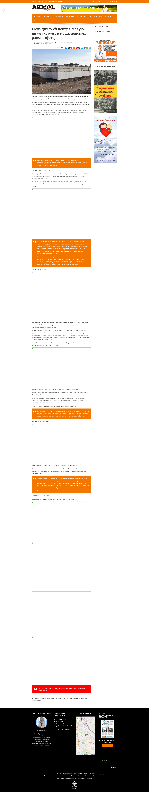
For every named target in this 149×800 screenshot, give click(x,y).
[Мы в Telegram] (112, 1)
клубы (53, 698)
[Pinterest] (77, 48)
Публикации (47, 16)
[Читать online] (107, 729)
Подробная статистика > (113, 767)
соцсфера (86, 698)
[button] (85, 734)
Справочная (81, 16)
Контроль (58, 698)
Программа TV (58, 16)
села (81, 698)
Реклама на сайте (53, 1)
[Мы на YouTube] (116, 1)
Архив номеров (107, 746)
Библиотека (44, 698)
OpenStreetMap (91, 754)
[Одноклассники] (74, 48)
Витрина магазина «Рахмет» (103, 16)
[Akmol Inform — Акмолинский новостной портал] (43, 8)
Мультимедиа (69, 16)
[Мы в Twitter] (106, 1)
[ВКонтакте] (66, 48)
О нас (46, 1)
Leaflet (85, 754)
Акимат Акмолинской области (45, 43)
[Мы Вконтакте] (110, 1)
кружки (64, 698)
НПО (89, 16)
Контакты (60, 1)
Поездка (77, 698)
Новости (37, 16)
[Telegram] (90, 48)
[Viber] (85, 48)
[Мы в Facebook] (104, 1)
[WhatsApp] (87, 48)
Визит (49, 698)
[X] (69, 48)
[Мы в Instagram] (108, 1)
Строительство (37, 700)
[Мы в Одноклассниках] (114, 1)
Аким (38, 698)
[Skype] (82, 48)
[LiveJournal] (79, 48)
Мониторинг (70, 698)
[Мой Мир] (71, 48)
